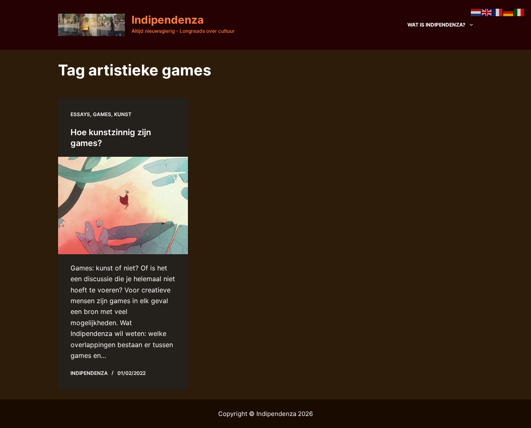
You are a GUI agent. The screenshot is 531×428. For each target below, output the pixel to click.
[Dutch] (476, 11)
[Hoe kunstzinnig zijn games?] (123, 205)
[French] (497, 11)
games (102, 114)
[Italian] (519, 11)
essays (80, 114)
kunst (123, 114)
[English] (487, 11)
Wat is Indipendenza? (436, 25)
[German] (508, 11)
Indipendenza (168, 19)
